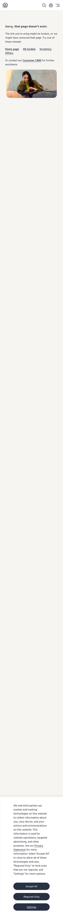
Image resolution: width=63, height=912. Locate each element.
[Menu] (57, 5)
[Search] (44, 5)
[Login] (51, 5)
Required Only (32, 896)
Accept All (31, 886)
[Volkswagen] (5, 5)
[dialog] (31, 854)
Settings (31, 907)
